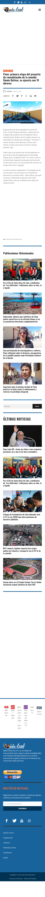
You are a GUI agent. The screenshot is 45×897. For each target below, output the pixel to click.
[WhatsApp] (25, 2)
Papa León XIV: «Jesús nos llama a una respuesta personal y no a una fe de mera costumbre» (22, 450)
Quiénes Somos (8, 833)
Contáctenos (7, 853)
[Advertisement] (22, 38)
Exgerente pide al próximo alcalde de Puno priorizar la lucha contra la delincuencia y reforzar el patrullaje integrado (20, 389)
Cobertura (6, 843)
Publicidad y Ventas (9, 848)
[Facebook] (14, 2)
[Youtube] (21, 2)
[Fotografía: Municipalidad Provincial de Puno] (22, 112)
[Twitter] (18, 2)
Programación (8, 838)
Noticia (10, 71)
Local (5, 71)
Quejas (5, 858)
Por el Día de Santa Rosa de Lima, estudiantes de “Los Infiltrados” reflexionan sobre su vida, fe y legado (22, 285)
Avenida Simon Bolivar (12, 239)
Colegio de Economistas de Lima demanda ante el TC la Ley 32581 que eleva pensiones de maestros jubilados (21, 517)
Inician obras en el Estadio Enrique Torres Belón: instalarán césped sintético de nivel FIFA (22, 583)
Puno (20, 239)
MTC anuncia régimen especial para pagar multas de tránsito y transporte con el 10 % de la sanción (22, 551)
